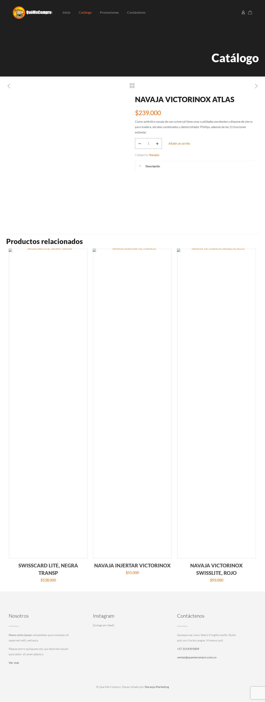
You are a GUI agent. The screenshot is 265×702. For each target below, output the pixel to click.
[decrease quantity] (139, 143)
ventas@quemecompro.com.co (197, 657)
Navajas (154, 155)
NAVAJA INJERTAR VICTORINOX (132, 565)
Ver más (14, 662)
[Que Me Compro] (32, 12)
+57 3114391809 (188, 649)
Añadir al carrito (179, 143)
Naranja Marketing (157, 687)
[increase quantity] (157, 143)
